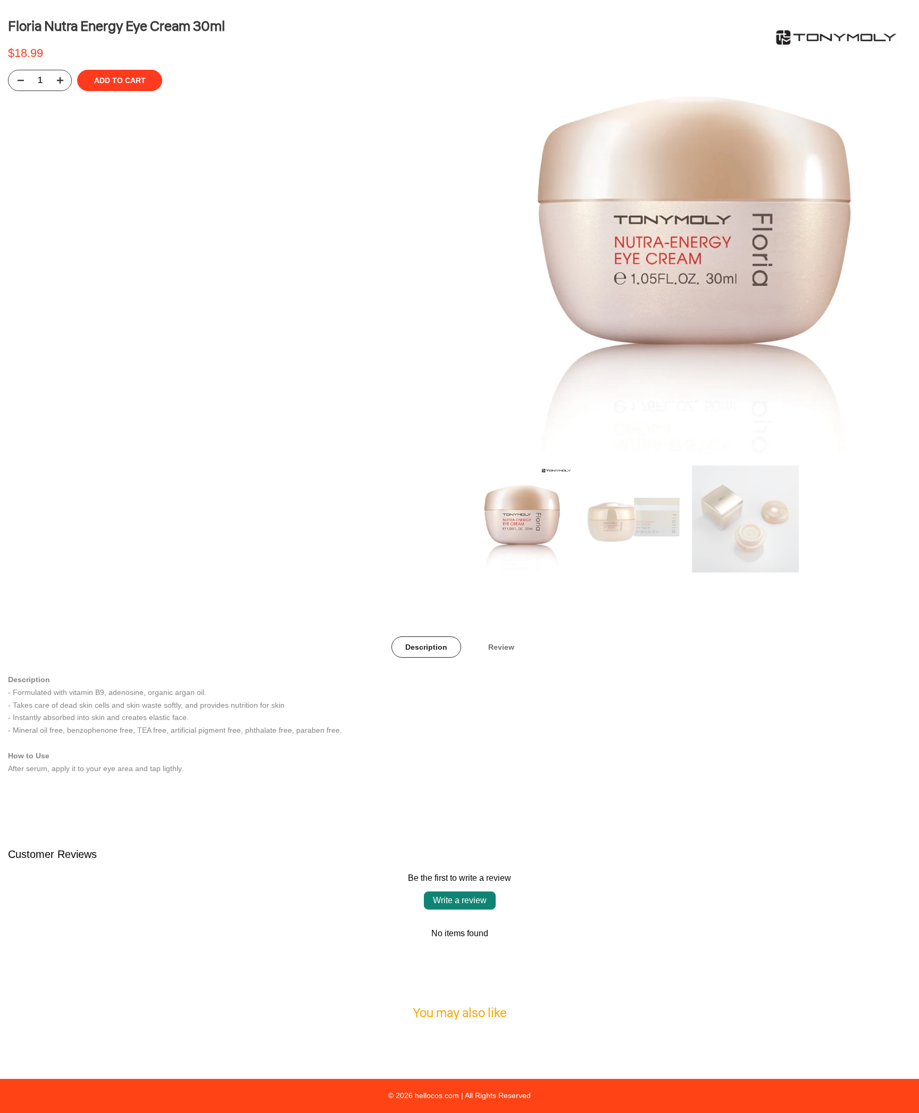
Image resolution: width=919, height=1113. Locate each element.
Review (501, 647)
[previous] (488, 238)
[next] (889, 238)
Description (426, 647)
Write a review (460, 900)
